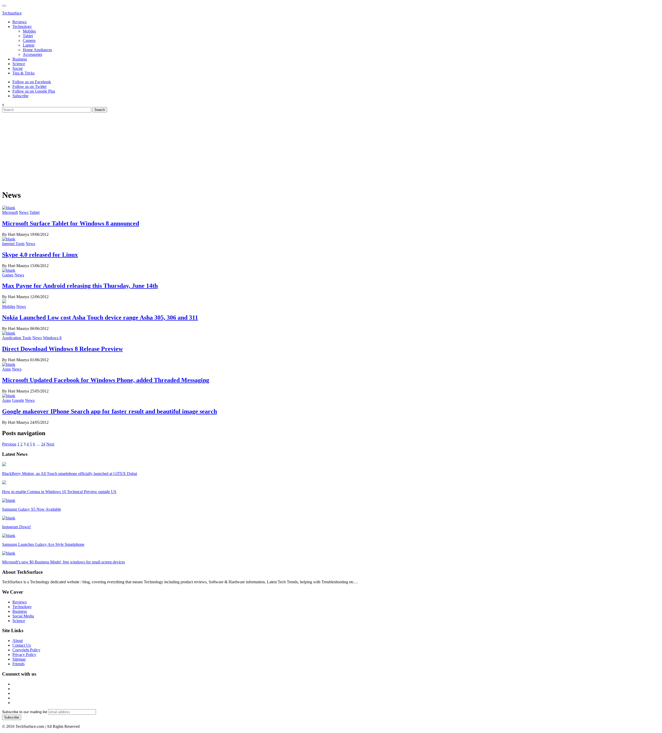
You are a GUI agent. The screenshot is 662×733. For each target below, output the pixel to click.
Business (19, 59)
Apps (6, 369)
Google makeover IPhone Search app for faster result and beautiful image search (109, 411)
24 (43, 444)
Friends (18, 664)
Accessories (32, 54)
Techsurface (12, 13)
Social (17, 68)
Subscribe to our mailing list (24, 712)
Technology (22, 26)
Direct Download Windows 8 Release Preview (62, 348)
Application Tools (16, 338)
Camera (29, 40)
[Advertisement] (331, 148)
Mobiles (29, 31)
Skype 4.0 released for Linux (40, 254)
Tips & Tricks (23, 73)
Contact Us (21, 645)
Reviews (19, 22)
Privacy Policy (24, 654)
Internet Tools (13, 243)
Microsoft (10, 212)
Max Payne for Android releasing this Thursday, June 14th (80, 285)
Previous (9, 444)
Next (50, 444)
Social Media (23, 616)
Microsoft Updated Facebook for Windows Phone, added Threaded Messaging (105, 380)
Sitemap (19, 659)
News (23, 212)
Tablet (28, 36)
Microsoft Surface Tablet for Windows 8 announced (70, 223)
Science (18, 64)
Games (7, 275)
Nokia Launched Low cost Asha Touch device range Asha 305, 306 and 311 (100, 317)
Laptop (28, 45)
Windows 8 (52, 338)
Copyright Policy (26, 650)
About (17, 640)
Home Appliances (37, 50)
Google (18, 400)
